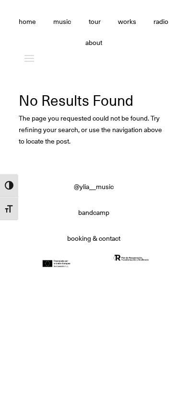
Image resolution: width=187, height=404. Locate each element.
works (127, 22)
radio (160, 22)
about (93, 43)
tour (95, 22)
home (27, 22)
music (62, 22)
